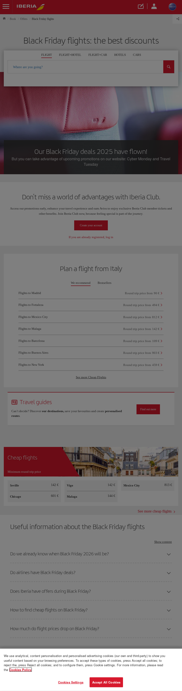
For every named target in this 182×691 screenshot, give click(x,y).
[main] (91, 670)
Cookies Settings (70, 682)
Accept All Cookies (106, 682)
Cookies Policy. (20, 669)
